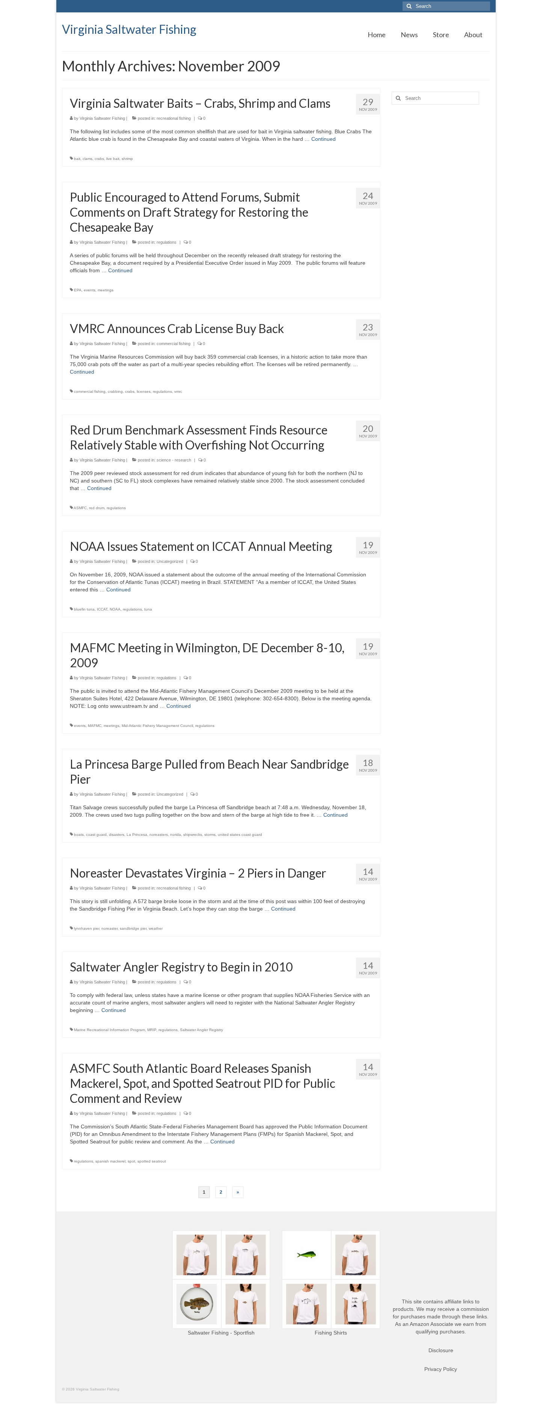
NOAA (115, 609)
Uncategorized (170, 561)
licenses (144, 391)
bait (77, 159)
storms (210, 834)
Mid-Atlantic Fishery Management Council (157, 726)
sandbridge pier (133, 928)
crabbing (115, 391)
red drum (96, 508)
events (89, 290)
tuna (148, 609)
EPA (77, 290)
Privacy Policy (440, 1369)
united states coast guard (240, 834)
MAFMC (94, 726)
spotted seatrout (151, 1161)
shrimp (127, 159)
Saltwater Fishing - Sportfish (221, 1333)
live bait (112, 159)
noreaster (109, 928)
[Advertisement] (441, 228)
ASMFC (80, 508)
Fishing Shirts (331, 1333)
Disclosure (440, 1350)
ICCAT (102, 609)
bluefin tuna (84, 609)
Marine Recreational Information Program (109, 1030)
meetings (105, 290)
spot (131, 1161)
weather (156, 928)
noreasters (158, 834)
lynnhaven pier (86, 928)
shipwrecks (192, 834)
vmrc (178, 391)
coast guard (96, 834)
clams (87, 159)
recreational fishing (174, 118)
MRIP (151, 1030)
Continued (323, 139)
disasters (116, 834)
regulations (166, 242)
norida (175, 834)
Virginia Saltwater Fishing (129, 29)
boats (79, 834)
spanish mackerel (110, 1161)
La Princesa (137, 834)
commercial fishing (173, 343)
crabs (99, 159)
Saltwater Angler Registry (201, 1030)
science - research (174, 460)
